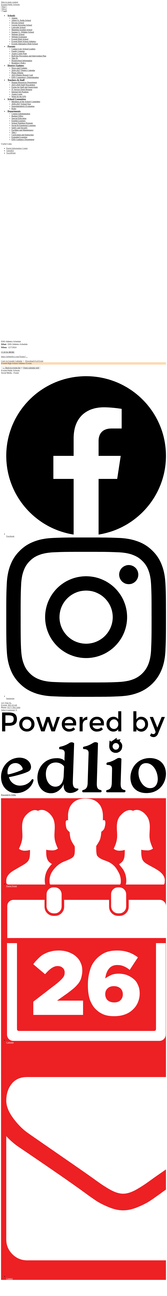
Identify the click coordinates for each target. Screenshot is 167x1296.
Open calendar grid (31, 368)
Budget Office (17, 116)
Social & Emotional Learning (23, 125)
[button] (11, 15)
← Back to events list (11, 368)
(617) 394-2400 (13, 707)
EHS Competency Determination (25, 77)
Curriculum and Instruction (22, 135)
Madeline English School (21, 30)
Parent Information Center (17, 148)
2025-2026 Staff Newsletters (23, 85)
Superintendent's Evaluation (22, 106)
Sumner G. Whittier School (22, 32)
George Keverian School (21, 25)
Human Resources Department (24, 82)
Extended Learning (19, 137)
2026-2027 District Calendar (23, 70)
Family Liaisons (18, 51)
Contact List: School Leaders (23, 49)
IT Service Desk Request (21, 89)
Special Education (18, 118)
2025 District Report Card (22, 75)
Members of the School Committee (25, 101)
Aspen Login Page (19, 53)
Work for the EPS (18, 96)
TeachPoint (11, 153)
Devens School (17, 23)
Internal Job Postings (20, 92)
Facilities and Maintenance (22, 130)
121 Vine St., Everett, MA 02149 (9, 704)
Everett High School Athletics (23, 41)
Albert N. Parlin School (21, 20)
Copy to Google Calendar (11, 361)
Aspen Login (16, 94)
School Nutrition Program (22, 123)
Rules (13, 109)
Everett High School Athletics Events (16, 363)
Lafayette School (18, 27)
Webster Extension (19, 37)
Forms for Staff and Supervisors (24, 87)
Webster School (17, 34)
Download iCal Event (34, 361)
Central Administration (20, 114)
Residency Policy (18, 63)
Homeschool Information (21, 60)
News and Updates (19, 68)
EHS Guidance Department (22, 139)
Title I (13, 132)
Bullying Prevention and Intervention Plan (28, 56)
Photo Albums (17, 73)
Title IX (14, 58)
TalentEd (10, 151)
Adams (14, 18)
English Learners (18, 121)
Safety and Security (19, 128)
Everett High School (19, 39)
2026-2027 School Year (21, 104)
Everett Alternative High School (24, 44)
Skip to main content (9, 2)
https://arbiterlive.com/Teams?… (14, 357)
